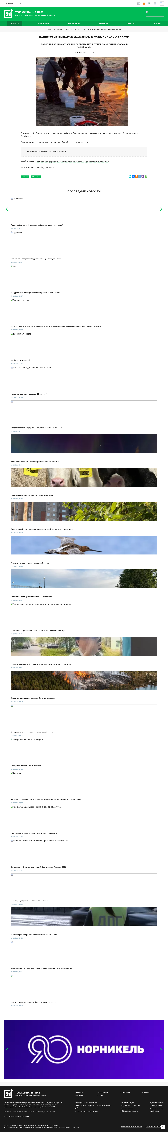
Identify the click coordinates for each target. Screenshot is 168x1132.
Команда (103, 23)
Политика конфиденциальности (131, 1126)
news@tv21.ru (154, 1111)
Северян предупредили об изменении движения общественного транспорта (72, 161)
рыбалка (25, 177)
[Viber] (142, 176)
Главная (49, 29)
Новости (15, 23)
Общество (35, 177)
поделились (42, 142)
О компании (74, 23)
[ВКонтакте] (133, 176)
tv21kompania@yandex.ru (129, 1111)
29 (81, 29)
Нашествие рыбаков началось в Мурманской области (104, 29)
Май (75, 29)
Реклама (131, 23)
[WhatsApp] (146, 176)
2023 (67, 29)
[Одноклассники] (136, 176)
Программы (43, 23)
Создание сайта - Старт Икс (155, 1126)
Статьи (157, 23)
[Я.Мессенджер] (130, 176)
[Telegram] (139, 176)
